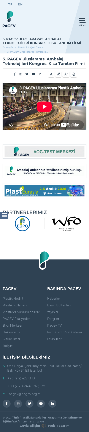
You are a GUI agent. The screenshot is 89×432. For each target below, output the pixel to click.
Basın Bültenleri (59, 305)
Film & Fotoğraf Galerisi (30, 47)
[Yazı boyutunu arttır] (58, 74)
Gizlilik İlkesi (11, 339)
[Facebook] (15, 74)
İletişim (8, 346)
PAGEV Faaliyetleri (16, 319)
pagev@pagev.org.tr (24, 394)
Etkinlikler (54, 339)
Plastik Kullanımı (15, 305)
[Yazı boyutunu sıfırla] (51, 74)
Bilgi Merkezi (12, 325)
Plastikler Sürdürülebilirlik (21, 312)
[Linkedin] (40, 74)
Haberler (53, 299)
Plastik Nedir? (13, 299)
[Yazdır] (73, 74)
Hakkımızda (11, 332)
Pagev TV (54, 325)
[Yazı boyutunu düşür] (65, 74)
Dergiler (53, 319)
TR (10, 4)
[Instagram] (20, 74)
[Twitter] (26, 74)
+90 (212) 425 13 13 (21, 378)
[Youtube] (33, 74)
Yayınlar (52, 312)
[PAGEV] (9, 19)
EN (20, 4)
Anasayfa (8, 47)
